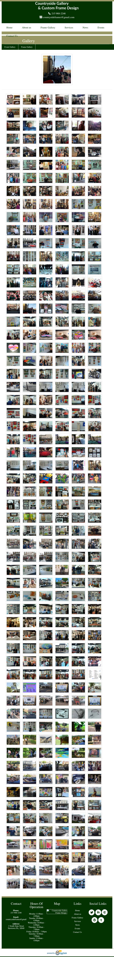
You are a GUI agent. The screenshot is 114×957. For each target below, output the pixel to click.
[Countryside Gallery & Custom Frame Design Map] (63, 912)
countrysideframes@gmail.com (58, 17)
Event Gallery (9, 47)
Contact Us (12, 35)
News (85, 27)
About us (26, 27)
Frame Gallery (48, 27)
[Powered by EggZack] (57, 954)
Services (69, 27)
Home (9, 27)
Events (101, 27)
